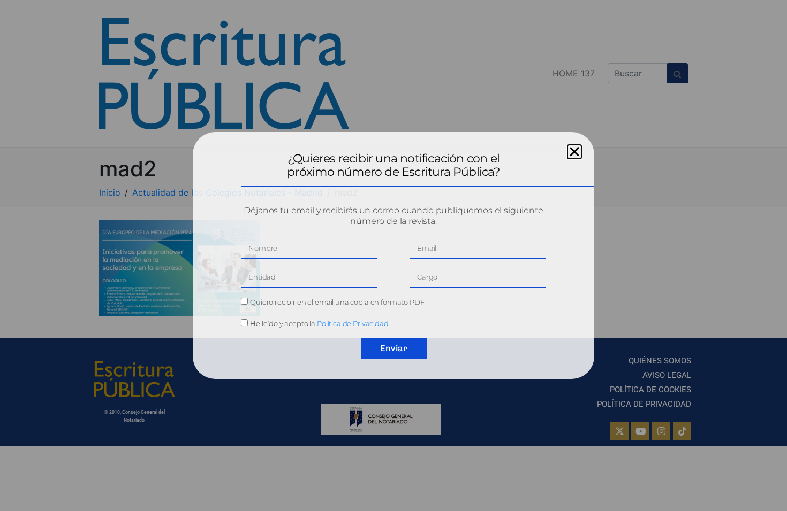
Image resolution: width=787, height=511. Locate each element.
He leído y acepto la (319, 323)
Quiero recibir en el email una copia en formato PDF (337, 302)
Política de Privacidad (353, 323)
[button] (574, 151)
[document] (393, 255)
